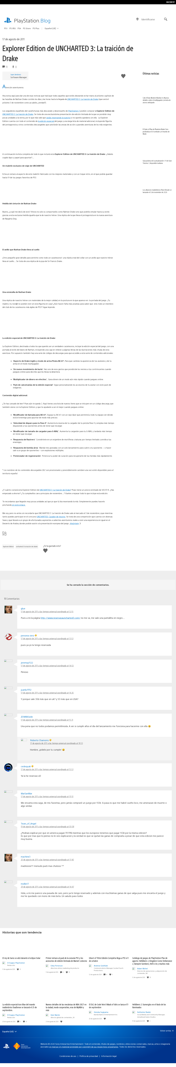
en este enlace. (19, 505)
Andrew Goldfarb (101, 965)
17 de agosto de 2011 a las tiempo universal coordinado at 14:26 (47, 692)
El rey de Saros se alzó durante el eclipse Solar (21, 958)
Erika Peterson (57, 965)
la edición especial (46, 121)
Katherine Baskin (144, 1012)
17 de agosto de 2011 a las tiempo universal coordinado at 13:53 (47, 638)
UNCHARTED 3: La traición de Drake (82, 99)
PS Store (27, 28)
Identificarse (148, 19)
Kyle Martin (55, 1015)
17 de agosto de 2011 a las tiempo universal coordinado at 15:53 (47, 769)
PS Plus (36, 28)
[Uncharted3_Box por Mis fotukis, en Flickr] (58, 188)
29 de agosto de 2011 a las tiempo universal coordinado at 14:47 (47, 886)
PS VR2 (12, 28)
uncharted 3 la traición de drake (27, 546)
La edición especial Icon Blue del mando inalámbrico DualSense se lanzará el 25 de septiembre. (19, 1007)
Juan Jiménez (16, 74)
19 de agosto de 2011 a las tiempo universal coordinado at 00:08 (47, 826)
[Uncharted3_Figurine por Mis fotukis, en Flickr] (58, 323)
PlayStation (32, 20)
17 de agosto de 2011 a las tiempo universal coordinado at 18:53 (56, 743)
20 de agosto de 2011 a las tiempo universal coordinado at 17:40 (47, 859)
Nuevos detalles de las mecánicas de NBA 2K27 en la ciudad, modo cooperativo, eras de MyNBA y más (66, 1007)
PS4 (19, 28)
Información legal (108, 1056)
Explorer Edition (8, 546)
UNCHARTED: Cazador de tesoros (51, 516)
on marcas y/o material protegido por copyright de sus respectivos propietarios (83, 1047)
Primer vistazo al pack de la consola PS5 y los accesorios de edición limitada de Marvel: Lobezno (66, 959)
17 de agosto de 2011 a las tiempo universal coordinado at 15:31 (47, 719)
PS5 (6, 28)
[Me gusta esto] (18, 969)
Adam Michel (142, 968)
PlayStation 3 (74, 111)
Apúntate (74, 523)
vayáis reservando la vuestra (58, 117)
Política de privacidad (88, 1056)
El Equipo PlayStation (16, 963)
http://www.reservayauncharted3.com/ (60, 617)
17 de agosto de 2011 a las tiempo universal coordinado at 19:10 (47, 796)
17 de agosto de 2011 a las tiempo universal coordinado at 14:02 (47, 665)
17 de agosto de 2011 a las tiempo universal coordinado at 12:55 (47, 611)
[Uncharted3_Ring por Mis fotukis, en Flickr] (58, 277)
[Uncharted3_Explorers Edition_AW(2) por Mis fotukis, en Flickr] (58, 140)
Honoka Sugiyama (101, 1012)
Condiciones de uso (68, 1056)
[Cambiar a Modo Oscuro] (137, 19)
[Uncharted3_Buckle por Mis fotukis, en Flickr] (58, 234)
